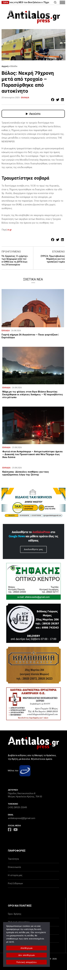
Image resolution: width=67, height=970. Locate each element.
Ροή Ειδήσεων (15, 883)
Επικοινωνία (14, 867)
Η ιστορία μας (15, 875)
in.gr (9, 229)
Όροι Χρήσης (14, 913)
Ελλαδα (25, 97)
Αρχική (5, 66)
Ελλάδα (13, 66)
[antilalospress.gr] (33, 17)
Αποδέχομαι (27, 948)
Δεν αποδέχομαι (26, 955)
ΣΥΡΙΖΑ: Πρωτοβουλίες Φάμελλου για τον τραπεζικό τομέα (53, 259)
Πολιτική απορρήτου (26, 962)
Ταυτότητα (13, 859)
